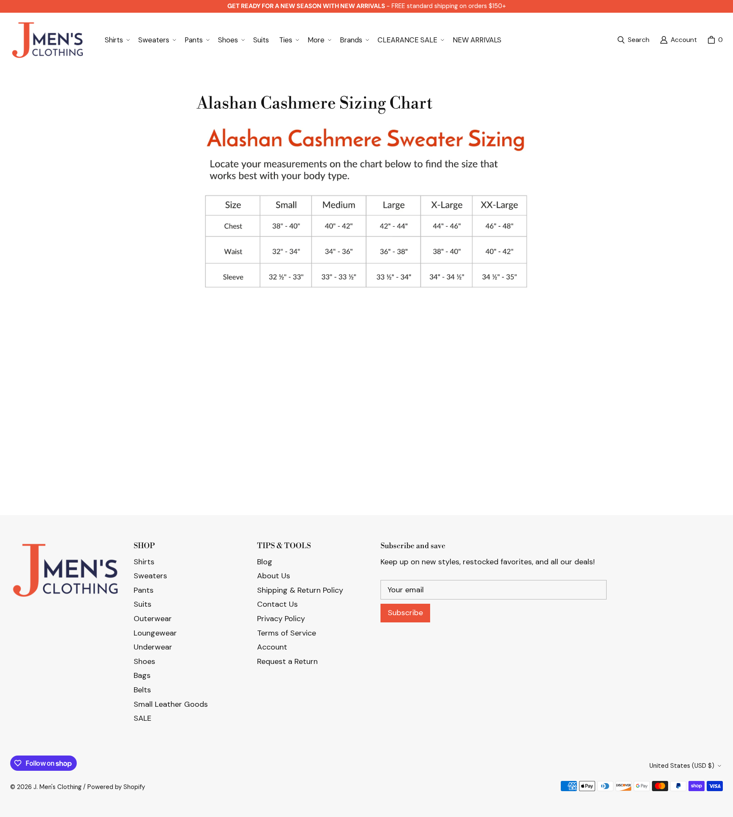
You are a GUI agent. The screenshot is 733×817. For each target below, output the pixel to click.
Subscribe (405, 613)
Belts (142, 690)
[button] (116, 40)
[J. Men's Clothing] (47, 40)
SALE (142, 718)
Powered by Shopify (116, 787)
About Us (273, 576)
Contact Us (277, 604)
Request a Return (287, 661)
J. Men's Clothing (57, 787)
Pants (144, 590)
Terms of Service (286, 633)
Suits (142, 604)
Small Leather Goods (171, 704)
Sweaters (150, 576)
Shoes (144, 661)
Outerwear (153, 618)
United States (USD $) (681, 765)
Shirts (144, 562)
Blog (264, 562)
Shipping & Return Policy (300, 590)
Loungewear (155, 633)
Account (272, 647)
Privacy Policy (281, 618)
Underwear (153, 647)
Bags (142, 675)
